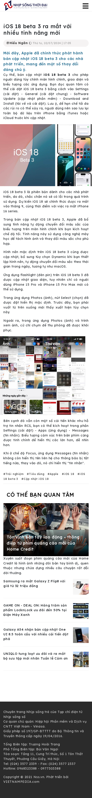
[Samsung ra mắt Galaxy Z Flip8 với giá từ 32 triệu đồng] (81, 587)
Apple (54, 474)
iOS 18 (69, 474)
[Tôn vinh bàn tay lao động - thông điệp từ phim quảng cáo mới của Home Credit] (46, 529)
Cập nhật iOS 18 (36, 479)
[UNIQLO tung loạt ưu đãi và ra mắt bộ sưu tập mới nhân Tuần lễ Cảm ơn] (81, 659)
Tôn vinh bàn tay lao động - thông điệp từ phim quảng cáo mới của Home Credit (43, 543)
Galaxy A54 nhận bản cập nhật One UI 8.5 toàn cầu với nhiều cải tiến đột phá (35, 634)
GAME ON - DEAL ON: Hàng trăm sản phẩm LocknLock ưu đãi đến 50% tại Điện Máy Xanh (35, 610)
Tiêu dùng (36, 474)
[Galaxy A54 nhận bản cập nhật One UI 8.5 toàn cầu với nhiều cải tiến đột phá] (81, 635)
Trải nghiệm (15, 474)
